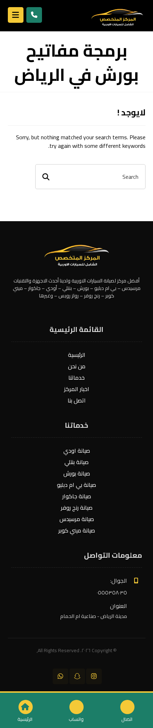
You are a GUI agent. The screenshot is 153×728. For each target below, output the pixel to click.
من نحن (76, 366)
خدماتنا (76, 377)
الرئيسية (76, 354)
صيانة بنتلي (76, 462)
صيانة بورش (76, 473)
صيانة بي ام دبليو (76, 484)
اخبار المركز (76, 389)
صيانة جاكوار (76, 496)
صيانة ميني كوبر (76, 530)
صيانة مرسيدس (76, 519)
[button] (94, 676)
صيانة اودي (76, 450)
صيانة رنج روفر (77, 507)
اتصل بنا (77, 400)
